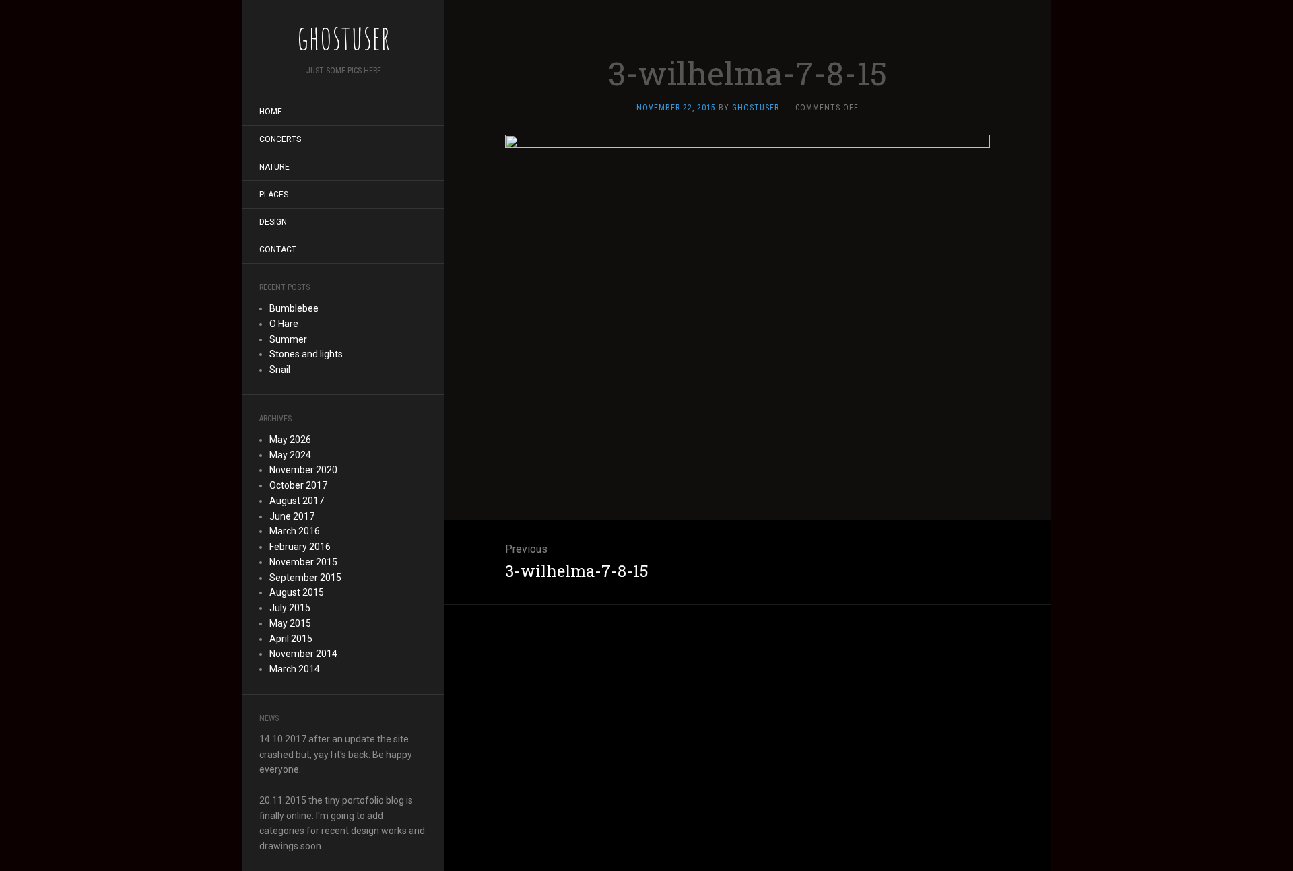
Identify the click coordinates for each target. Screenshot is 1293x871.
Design (273, 222)
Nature (274, 167)
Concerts (280, 139)
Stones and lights (306, 354)
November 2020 (303, 469)
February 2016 (300, 546)
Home (270, 111)
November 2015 (303, 562)
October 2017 (298, 485)
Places (273, 194)
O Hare (283, 323)
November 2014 (303, 653)
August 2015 (296, 592)
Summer (288, 339)
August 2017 (296, 500)
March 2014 (294, 669)
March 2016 (294, 531)
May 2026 (290, 439)
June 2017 (291, 516)
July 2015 (289, 607)
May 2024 (290, 455)
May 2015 (290, 623)
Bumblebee (294, 308)
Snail (279, 369)
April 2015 (290, 638)
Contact (277, 249)
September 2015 (305, 577)
